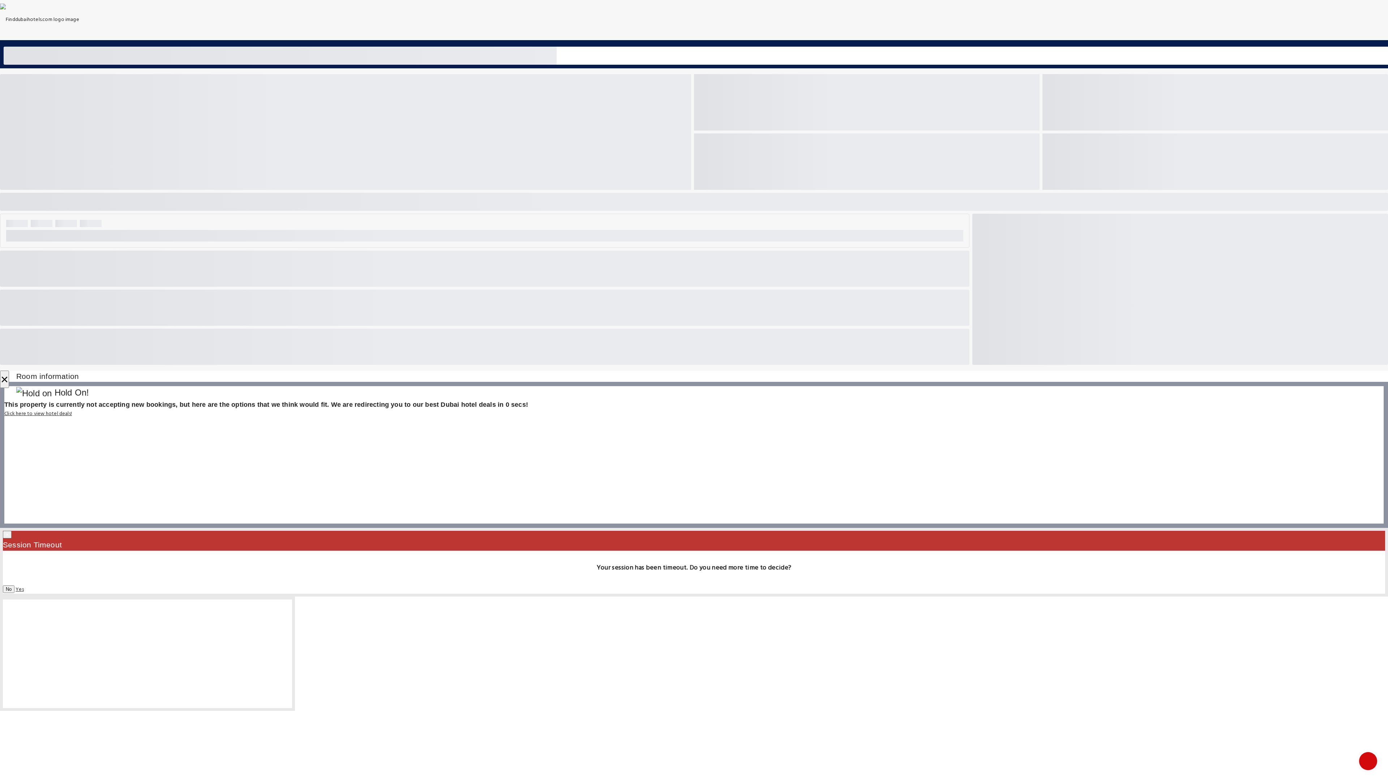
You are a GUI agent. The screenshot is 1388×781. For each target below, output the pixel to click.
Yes (20, 589)
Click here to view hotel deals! (38, 414)
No (9, 589)
